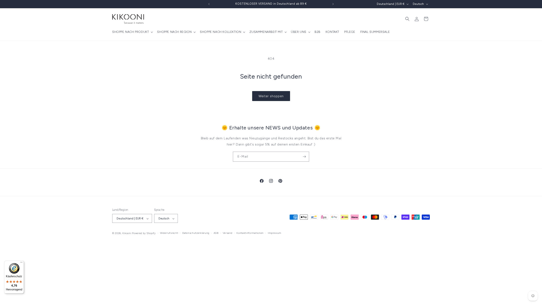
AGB (216, 233)
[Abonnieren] (304, 157)
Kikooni (126, 233)
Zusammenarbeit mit (266, 32)
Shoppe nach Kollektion (220, 32)
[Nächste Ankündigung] (333, 4)
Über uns (298, 32)
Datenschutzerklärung (195, 233)
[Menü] (21, 263)
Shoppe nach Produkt (130, 32)
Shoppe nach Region (174, 32)
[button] (132, 32)
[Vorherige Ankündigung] (209, 4)
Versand (227, 233)
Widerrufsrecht (169, 233)
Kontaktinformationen (250, 233)
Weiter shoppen (271, 96)
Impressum (274, 233)
